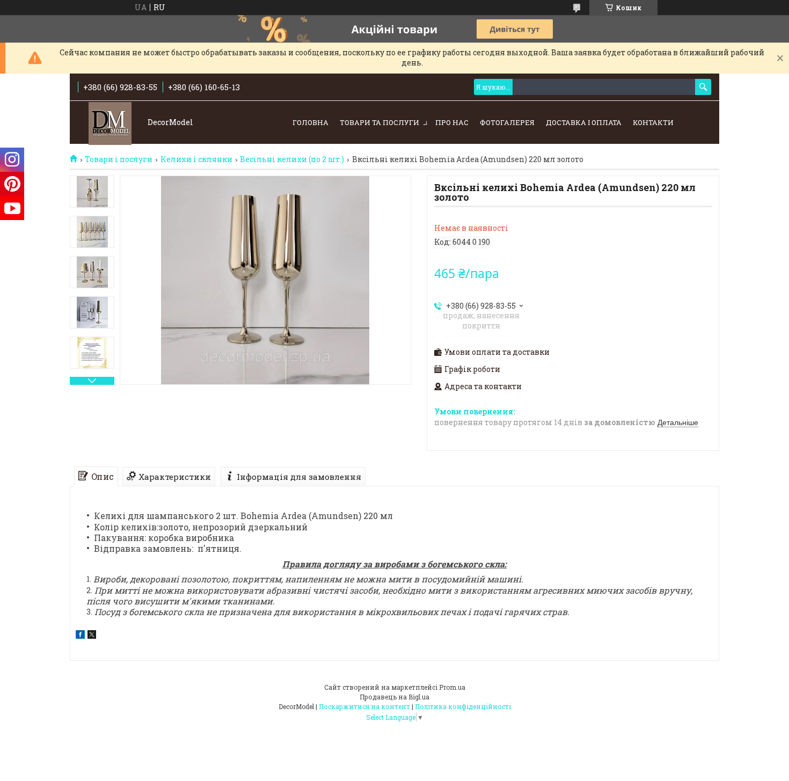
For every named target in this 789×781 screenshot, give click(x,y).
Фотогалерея (507, 122)
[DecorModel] (110, 122)
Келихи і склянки (196, 159)
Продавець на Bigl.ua (394, 696)
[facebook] (80, 636)
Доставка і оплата (584, 122)
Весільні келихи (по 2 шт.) (292, 159)
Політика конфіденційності (463, 706)
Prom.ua (452, 687)
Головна (310, 122)
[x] (91, 636)
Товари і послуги (118, 159)
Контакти (653, 122)
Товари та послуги (379, 122)
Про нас (452, 122)
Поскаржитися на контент (364, 706)
